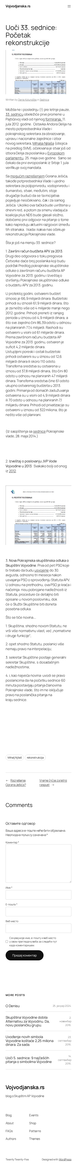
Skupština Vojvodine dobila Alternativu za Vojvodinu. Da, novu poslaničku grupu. (28, 1021)
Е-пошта (11, 904)
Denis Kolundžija (27, 99)
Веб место (12, 921)
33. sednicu (14, 114)
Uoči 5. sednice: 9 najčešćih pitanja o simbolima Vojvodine (29, 1060)
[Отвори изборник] (69, 6)
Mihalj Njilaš (15, 757)
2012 (12, 470)
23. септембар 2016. (64, 1040)
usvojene (41, 570)
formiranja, (53, 119)
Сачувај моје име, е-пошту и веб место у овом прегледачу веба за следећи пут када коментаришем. (33, 941)
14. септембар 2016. (64, 1059)
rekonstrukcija (35, 757)
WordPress (65, 1159)
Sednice (44, 99)
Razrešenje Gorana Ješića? (16, 782)
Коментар (12, 842)
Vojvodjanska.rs (18, 6)
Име (9, 887)
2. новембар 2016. (65, 1021)
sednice (39, 431)
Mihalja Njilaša (43, 143)
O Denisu (13, 1006)
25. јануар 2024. (62, 1006)
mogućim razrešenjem (27, 176)
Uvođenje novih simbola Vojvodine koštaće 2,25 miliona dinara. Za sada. (29, 1041)
